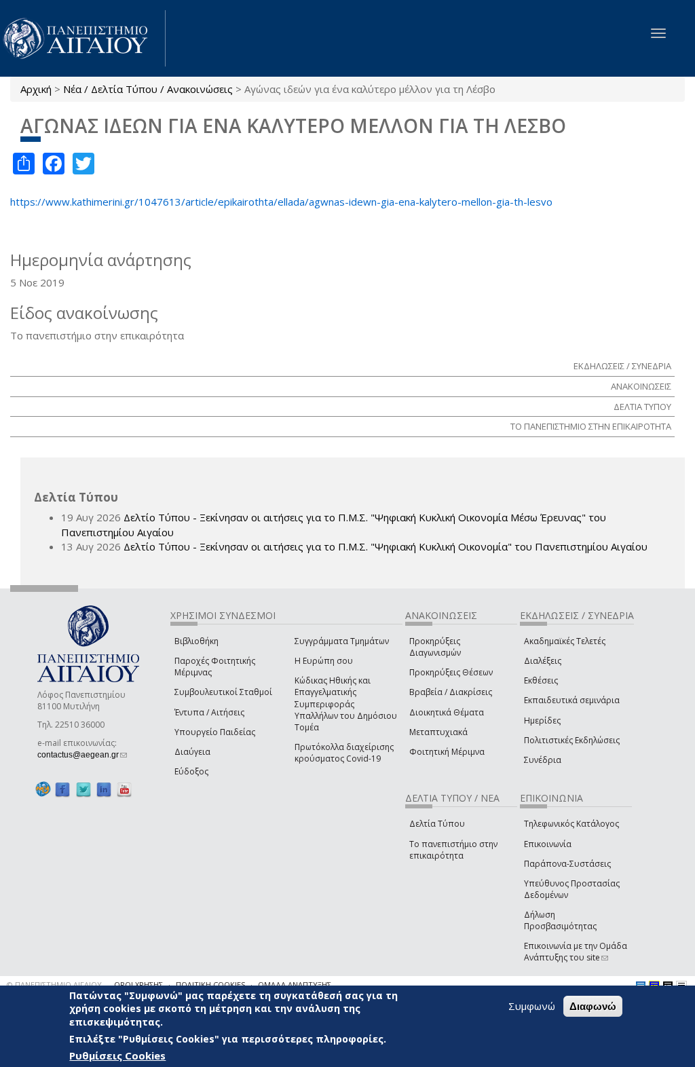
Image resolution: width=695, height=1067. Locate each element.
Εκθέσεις (541, 680)
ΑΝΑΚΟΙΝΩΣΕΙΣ (641, 386)
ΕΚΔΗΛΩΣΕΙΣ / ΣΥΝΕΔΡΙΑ (622, 366)
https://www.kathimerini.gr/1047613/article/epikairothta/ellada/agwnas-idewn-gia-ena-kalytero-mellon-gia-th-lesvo (281, 201)
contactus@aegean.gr (82, 755)
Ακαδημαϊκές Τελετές (564, 641)
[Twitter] (83, 789)
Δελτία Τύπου (437, 823)
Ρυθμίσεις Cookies (117, 1055)
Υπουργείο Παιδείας (214, 732)
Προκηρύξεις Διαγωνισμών (435, 646)
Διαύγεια (192, 751)
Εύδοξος (191, 771)
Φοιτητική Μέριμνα (447, 751)
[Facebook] (62, 789)
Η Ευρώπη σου (324, 661)
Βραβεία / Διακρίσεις (450, 692)
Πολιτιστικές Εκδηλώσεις (572, 740)
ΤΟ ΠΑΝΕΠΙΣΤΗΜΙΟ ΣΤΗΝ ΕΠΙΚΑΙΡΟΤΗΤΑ (590, 426)
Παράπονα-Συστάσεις (567, 863)
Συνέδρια (542, 760)
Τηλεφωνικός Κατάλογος (571, 823)
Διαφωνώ (592, 1006)
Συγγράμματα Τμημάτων (342, 641)
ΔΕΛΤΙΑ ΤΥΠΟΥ (642, 406)
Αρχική (36, 89)
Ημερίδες (542, 720)
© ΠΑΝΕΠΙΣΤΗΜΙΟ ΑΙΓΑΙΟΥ (54, 984)
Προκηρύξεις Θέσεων (451, 672)
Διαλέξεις (542, 661)
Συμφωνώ (531, 1006)
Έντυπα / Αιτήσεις (209, 712)
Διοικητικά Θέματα (446, 712)
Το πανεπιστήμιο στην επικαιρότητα (453, 849)
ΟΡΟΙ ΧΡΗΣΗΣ (138, 984)
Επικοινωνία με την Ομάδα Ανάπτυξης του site (575, 951)
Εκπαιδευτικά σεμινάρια (572, 700)
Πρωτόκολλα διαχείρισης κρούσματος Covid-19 (344, 752)
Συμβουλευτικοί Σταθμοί (223, 692)
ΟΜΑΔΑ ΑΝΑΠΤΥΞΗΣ (294, 984)
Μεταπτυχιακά (438, 732)
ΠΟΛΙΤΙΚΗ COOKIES (210, 984)
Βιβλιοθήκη (196, 641)
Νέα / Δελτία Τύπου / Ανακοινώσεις (148, 89)
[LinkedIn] (103, 789)
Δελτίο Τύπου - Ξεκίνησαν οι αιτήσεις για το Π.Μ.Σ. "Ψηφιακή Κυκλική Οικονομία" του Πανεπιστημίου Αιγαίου (385, 546)
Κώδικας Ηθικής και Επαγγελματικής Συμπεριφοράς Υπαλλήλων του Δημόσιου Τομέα (346, 704)
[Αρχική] (83, 38)
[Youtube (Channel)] (124, 789)
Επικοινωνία (547, 844)
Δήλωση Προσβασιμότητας (560, 920)
